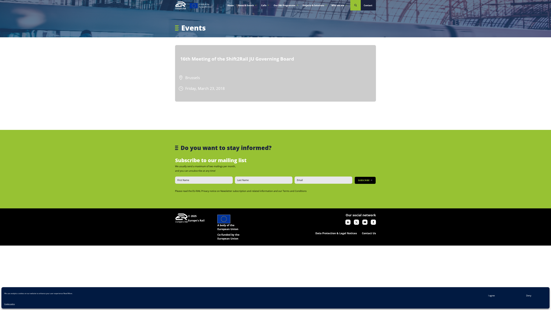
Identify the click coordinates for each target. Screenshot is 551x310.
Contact (368, 5)
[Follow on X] (356, 222)
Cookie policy (9, 304)
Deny (528, 295)
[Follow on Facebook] (373, 222)
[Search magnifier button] (355, 5)
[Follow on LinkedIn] (348, 222)
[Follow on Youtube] (364, 222)
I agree (491, 295)
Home (230, 5)
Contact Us (369, 233)
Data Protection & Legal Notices (336, 233)
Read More (67, 293)
